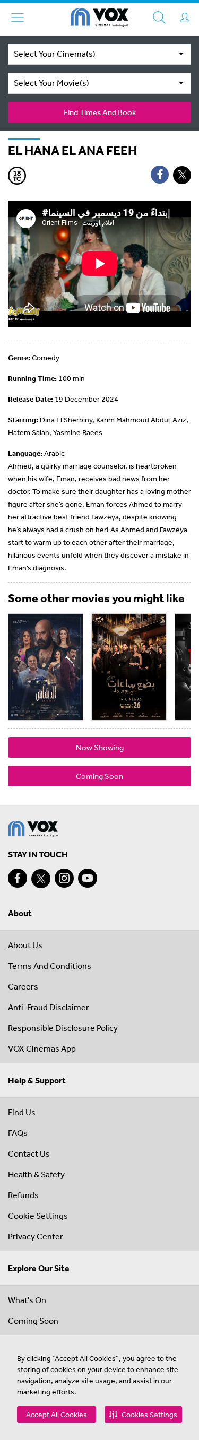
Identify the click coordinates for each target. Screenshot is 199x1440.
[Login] (184, 17)
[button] (144, 1414)
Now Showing (100, 747)
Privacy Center (35, 1236)
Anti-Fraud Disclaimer (48, 1007)
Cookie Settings (38, 1215)
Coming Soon (99, 776)
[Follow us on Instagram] (64, 878)
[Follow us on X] (40, 878)
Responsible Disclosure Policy (63, 1027)
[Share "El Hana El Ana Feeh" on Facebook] (160, 175)
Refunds (23, 1195)
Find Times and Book (100, 112)
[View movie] (45, 667)
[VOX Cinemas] (99, 19)
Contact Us (29, 1153)
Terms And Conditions (49, 965)
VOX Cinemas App (42, 1048)
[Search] (159, 17)
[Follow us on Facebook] (17, 878)
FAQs (18, 1132)
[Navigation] (17, 17)
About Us (25, 945)
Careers (23, 986)
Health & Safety (36, 1174)
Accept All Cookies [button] (56, 1414)
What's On (27, 1300)
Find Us (22, 1112)
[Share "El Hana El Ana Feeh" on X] (182, 175)
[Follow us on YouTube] (87, 878)
